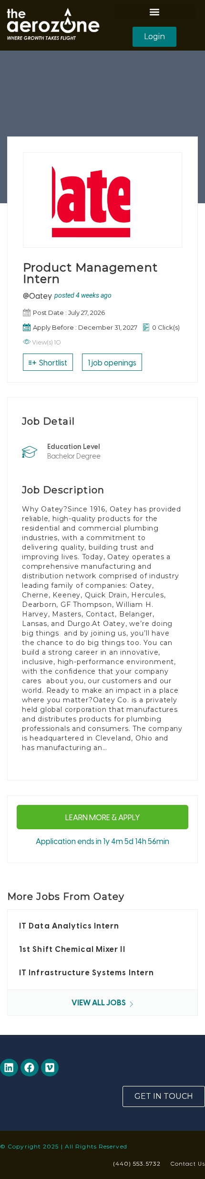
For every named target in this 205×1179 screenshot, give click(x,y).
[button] (154, 12)
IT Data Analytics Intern (69, 925)
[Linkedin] (9, 1068)
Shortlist (52, 362)
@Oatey (37, 295)
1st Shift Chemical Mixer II (72, 949)
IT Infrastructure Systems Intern (86, 972)
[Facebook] (29, 1068)
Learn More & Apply (102, 817)
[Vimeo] (50, 1068)
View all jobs (99, 1002)
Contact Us (187, 1163)
